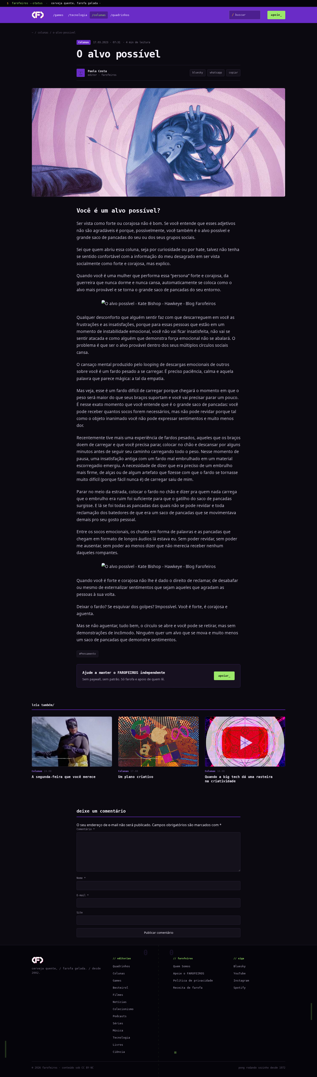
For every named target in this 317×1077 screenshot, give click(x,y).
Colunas (83, 42)
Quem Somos (181, 966)
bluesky (197, 72)
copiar (233, 72)
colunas (43, 32)
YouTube (240, 973)
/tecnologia (77, 15)
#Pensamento (87, 653)
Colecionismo (123, 1009)
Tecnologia (121, 1037)
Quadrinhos (121, 966)
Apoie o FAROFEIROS (188, 973)
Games (117, 980)
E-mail (83, 895)
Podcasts (120, 1016)
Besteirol (120, 987)
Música (118, 1030)
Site (80, 912)
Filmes (118, 994)
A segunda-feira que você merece (63, 777)
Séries (118, 1023)
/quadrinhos (119, 15)
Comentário (86, 829)
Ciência (119, 1051)
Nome (81, 878)
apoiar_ (224, 675)
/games (58, 15)
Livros (118, 1044)
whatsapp (216, 72)
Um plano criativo (135, 777)
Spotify (240, 987)
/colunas (99, 15)
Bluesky (240, 966)
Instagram (241, 980)
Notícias (120, 1002)
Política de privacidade (193, 980)
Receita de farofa (187, 987)
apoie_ (276, 14)
